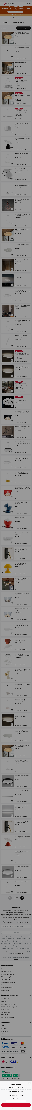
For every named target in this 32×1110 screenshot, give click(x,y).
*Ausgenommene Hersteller (16, 1108)
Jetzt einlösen (16, 1105)
